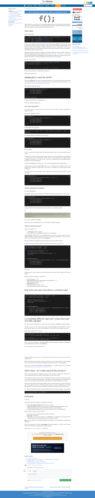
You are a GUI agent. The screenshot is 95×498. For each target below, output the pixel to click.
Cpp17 (30, 465)
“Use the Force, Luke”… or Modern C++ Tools (57, 54)
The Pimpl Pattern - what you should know (36, 461)
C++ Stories (47, 1)
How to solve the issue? (15, 15)
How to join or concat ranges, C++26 (80, 50)
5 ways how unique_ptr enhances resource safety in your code (47, 82)
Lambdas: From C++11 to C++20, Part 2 (35, 460)
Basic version (33, 428)
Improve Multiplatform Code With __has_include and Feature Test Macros (43, 459)
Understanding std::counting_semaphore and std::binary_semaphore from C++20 (80, 47)
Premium (58, 5)
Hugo (48, 496)
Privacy (52, 5)
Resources (41, 5)
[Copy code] (69, 38)
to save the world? (15, 11)
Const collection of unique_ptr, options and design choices (47, 12)
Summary (10, 25)
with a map (41, 428)
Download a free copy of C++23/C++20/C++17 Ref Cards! (47, 438)
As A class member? (14, 12)
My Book (64, 5)
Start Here (29, 5)
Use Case (10, 10)
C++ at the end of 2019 (32, 458)
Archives (47, 5)
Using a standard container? (16, 13)
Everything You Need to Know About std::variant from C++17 (38, 367)
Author (35, 5)
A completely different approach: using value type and (15, 20)
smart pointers (39, 465)
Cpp (28, 465)
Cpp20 (33, 465)
